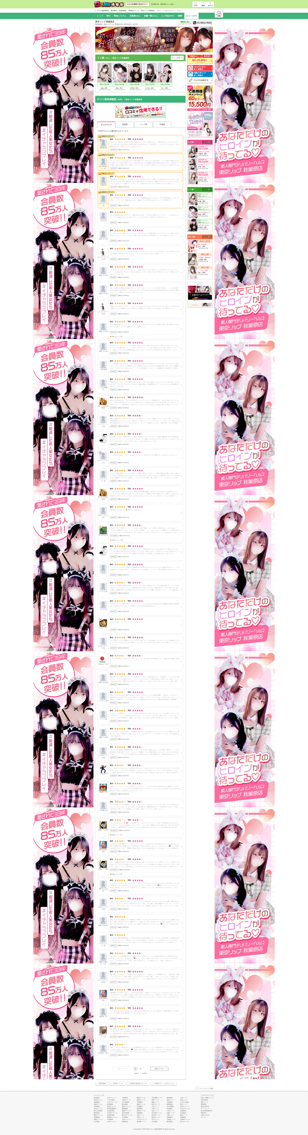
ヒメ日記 (167, 16)
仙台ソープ (155, 1111)
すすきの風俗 (184, 1102)
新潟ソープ (170, 1100)
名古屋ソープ (156, 1115)
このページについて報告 (206, 1088)
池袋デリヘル (98, 1104)
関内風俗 (125, 1104)
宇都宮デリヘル (185, 1119)
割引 (108, 16)
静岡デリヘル (141, 1111)
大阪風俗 (170, 1102)
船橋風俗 (125, 1108)
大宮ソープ (155, 1106)
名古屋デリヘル (157, 1113)
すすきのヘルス (185, 1108)
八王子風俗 (110, 1100)
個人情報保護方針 (206, 1111)
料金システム (120, 16)
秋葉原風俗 (102, 1083)
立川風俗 (97, 1121)
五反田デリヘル (112, 1113)
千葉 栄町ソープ (157, 1098)
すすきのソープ (142, 1119)
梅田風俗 (125, 1121)
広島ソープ (183, 1100)
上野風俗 (125, 1098)
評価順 (162, 124)
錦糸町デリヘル (112, 1117)
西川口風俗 (125, 1113)
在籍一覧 (151, 16)
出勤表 (135, 16)
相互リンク (204, 1102)
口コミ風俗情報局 (156, 1129)
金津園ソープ (141, 1121)
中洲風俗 (140, 1106)
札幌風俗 (140, 1113)
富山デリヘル (184, 1121)
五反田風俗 (110, 1111)
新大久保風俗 (98, 1111)
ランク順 (143, 124)
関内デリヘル (126, 1106)
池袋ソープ (170, 1113)
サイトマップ (205, 1108)
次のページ (159, 1069)
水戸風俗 (154, 1121)
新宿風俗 (97, 1098)
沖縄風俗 (140, 1102)
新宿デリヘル (98, 1100)
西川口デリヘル (127, 1115)
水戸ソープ (155, 1119)
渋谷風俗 (97, 1106)
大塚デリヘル (111, 1121)
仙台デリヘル (184, 1106)
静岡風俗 (170, 1104)
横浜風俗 (170, 1121)
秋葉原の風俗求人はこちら (138, 1083)
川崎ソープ (155, 1108)
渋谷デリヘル (98, 1108)
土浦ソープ (170, 1111)
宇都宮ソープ (171, 1119)
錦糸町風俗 (110, 1115)
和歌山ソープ (156, 1117)
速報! (180, 16)
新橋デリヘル (98, 1119)
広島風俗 (170, 1108)
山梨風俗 (183, 1111)
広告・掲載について (207, 1098)
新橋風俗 (97, 1117)
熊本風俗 (170, 1098)
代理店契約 (204, 1100)
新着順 (125, 124)
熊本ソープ (183, 1104)
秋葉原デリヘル (118, 1083)
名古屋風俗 (170, 1106)
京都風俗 (170, 1117)
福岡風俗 (140, 1108)
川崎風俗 (183, 1117)
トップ (100, 16)
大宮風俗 (125, 1117)
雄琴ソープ (155, 1100)
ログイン (204, 1117)
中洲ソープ (140, 1117)
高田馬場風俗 (111, 1108)
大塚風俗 (110, 1119)
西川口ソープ (156, 1104)
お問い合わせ (205, 1115)
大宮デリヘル (126, 1119)
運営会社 (204, 1113)
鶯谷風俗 (97, 1113)
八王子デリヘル (112, 1102)
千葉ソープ (170, 1115)
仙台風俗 (183, 1113)
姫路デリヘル (141, 1104)
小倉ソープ (183, 1098)
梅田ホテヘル (141, 1098)
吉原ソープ (140, 1115)
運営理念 (204, 1104)
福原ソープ (155, 1102)
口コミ (191, 16)
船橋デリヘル (126, 1111)
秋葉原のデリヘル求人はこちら (164, 1083)
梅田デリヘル (141, 1100)
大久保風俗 (125, 1102)
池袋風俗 (97, 1102)
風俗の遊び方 (205, 1106)
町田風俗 (110, 1104)
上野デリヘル (126, 1100)
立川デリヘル (111, 1098)
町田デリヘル (111, 1106)
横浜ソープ (183, 1115)
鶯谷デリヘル (98, 1115)
